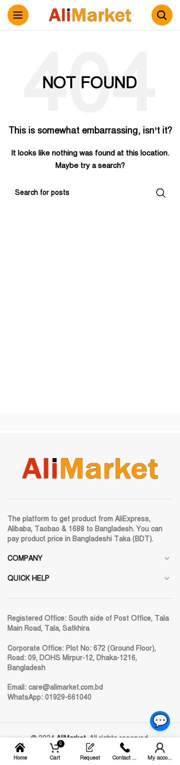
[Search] (162, 15)
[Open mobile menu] (18, 15)
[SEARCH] (161, 192)
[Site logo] (90, 14)
